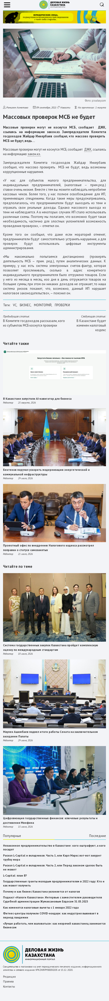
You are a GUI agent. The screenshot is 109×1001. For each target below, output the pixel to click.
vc (14, 305)
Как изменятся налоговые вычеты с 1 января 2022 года (41, 907)
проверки (62, 305)
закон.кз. (34, 154)
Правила (8, 981)
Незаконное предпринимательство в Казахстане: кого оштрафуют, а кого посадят (54, 847)
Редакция (9, 976)
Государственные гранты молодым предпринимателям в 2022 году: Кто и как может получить (53, 883)
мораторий (42, 305)
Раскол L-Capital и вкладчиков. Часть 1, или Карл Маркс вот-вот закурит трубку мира (52, 857)
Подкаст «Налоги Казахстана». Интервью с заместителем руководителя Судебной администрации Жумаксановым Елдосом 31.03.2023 (52, 899)
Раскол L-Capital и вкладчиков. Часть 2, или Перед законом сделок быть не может (52, 867)
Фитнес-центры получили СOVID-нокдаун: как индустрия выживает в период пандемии (50, 915)
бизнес (25, 305)
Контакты (9, 986)
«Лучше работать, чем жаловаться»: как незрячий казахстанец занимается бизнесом (54, 925)
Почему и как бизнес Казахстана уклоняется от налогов (41, 891)
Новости (65, 107)
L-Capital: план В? (15, 875)
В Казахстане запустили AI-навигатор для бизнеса (37, 398)
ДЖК (88, 149)
